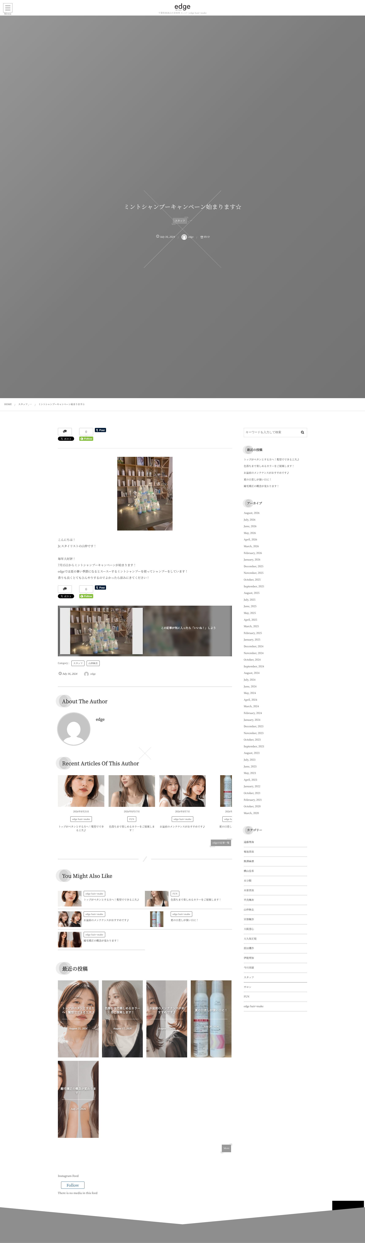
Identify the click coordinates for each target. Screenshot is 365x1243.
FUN (131, 819)
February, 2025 (253, 633)
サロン (247, 987)
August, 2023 (252, 753)
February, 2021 (253, 800)
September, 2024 (254, 666)
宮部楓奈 (249, 919)
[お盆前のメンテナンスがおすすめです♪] (182, 791)
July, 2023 (249, 759)
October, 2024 (252, 659)
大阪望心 (249, 929)
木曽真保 (249, 890)
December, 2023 (253, 726)
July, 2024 (249, 679)
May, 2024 (250, 693)
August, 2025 (252, 593)
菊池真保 (249, 852)
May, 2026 (250, 533)
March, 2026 (251, 546)
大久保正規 (250, 938)
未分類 (247, 880)
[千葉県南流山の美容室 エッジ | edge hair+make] (182, 7)
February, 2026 (253, 553)
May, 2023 (250, 773)
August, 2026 (252, 513)
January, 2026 (252, 559)
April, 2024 (250, 700)
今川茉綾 (249, 967)
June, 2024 (250, 686)
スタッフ (180, 221)
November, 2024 (254, 653)
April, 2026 (250, 539)
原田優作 (249, 948)
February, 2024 (253, 713)
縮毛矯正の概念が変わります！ (101, 940)
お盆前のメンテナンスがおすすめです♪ (182, 826)
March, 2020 (251, 813)
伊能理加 (249, 958)
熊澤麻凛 (249, 861)
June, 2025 (250, 606)
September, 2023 (254, 746)
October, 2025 (252, 579)
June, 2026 (250, 526)
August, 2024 (252, 673)
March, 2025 (251, 626)
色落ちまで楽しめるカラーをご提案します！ (132, 828)
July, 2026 (249, 519)
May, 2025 (250, 613)
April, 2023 (250, 780)
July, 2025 (249, 599)
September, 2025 (254, 586)
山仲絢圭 (93, 663)
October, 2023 (252, 739)
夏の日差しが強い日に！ (185, 920)
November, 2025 (254, 573)
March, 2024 (251, 706)
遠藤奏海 (249, 842)
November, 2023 (254, 733)
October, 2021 (252, 793)
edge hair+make (81, 819)
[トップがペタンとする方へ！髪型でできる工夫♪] (81, 791)
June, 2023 (250, 766)
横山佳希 (249, 871)
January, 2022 (252, 786)
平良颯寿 (249, 900)
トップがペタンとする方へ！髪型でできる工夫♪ (81, 828)
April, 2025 (250, 620)
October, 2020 (252, 806)
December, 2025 (253, 566)
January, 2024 (252, 720)
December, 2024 (253, 646)
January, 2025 (252, 639)
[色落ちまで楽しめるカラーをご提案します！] (132, 791)
